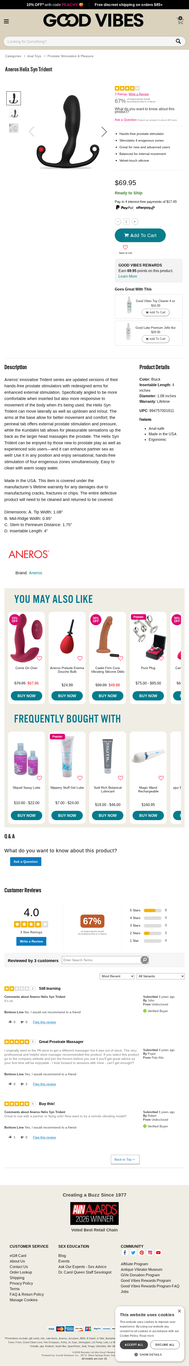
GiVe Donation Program (140, 1275)
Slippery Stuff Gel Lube (67, 787)
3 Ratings (121, 94)
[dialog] (149, 1333)
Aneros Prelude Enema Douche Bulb (67, 670)
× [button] (179, 1311)
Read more (146, 1335)
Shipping (17, 1277)
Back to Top (123, 1159)
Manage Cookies (24, 1300)
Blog (62, 1255)
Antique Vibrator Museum (141, 1269)
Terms (15, 1288)
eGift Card (18, 1255)
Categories (13, 56)
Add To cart (143, 235)
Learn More (127, 276)
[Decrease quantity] (118, 221)
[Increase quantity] (135, 221)
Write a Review (139, 94)
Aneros (35, 572)
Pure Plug (148, 668)
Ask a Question (126, 119)
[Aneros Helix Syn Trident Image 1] (68, 132)
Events (64, 1261)
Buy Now (26, 695)
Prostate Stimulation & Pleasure (70, 56)
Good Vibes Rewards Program (146, 1280)
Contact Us (19, 1266)
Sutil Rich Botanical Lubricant (108, 789)
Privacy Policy (21, 1283)
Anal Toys (34, 56)
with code (55, 4)
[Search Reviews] (145, 960)
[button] (6, 20)
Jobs (125, 1291)
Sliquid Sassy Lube (26, 787)
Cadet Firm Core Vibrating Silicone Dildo (107, 670)
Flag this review (44, 1022)
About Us (17, 1261)
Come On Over (26, 668)
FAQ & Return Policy (27, 1294)
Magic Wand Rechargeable (148, 789)
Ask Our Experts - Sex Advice (82, 1266)
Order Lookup (21, 1272)
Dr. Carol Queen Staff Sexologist (84, 1272)
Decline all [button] (164, 1344)
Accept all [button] (134, 1344)
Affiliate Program (134, 1264)
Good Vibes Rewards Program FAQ (150, 1286)
